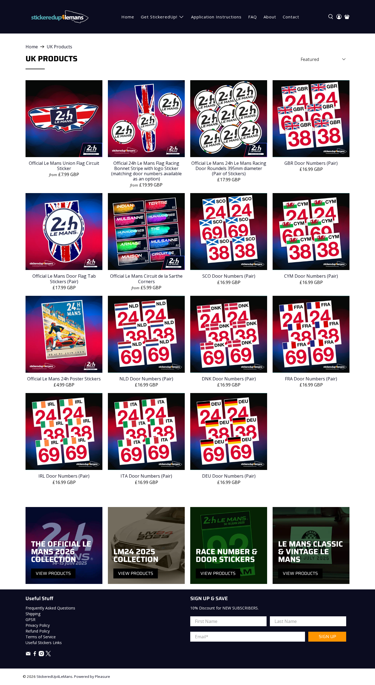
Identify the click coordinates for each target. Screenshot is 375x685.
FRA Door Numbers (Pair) (311, 379)
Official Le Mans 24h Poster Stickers (64, 379)
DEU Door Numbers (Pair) (229, 476)
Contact (291, 17)
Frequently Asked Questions (50, 608)
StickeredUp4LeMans (54, 676)
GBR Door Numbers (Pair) (311, 163)
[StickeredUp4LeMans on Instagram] (41, 654)
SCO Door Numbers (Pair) (228, 276)
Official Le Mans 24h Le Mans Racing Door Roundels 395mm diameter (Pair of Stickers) (228, 168)
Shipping (33, 613)
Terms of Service (41, 636)
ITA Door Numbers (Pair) (146, 476)
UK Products (59, 46)
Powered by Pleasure (92, 676)
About (270, 17)
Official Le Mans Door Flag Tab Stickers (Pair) (64, 278)
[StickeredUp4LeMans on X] (48, 654)
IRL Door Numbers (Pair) (63, 476)
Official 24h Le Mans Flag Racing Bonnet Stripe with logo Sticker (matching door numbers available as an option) (146, 171)
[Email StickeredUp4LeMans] (28, 654)
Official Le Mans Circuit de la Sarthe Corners (146, 278)
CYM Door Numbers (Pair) (311, 276)
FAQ (252, 17)
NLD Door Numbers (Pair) (146, 379)
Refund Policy (38, 631)
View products (53, 573)
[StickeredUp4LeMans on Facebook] (34, 654)
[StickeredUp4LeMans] (60, 16)
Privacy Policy (38, 625)
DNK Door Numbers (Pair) (229, 379)
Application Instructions (216, 17)
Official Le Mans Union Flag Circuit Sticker (64, 165)
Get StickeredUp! (159, 17)
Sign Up (327, 636)
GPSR (30, 619)
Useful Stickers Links (44, 642)
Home (127, 17)
